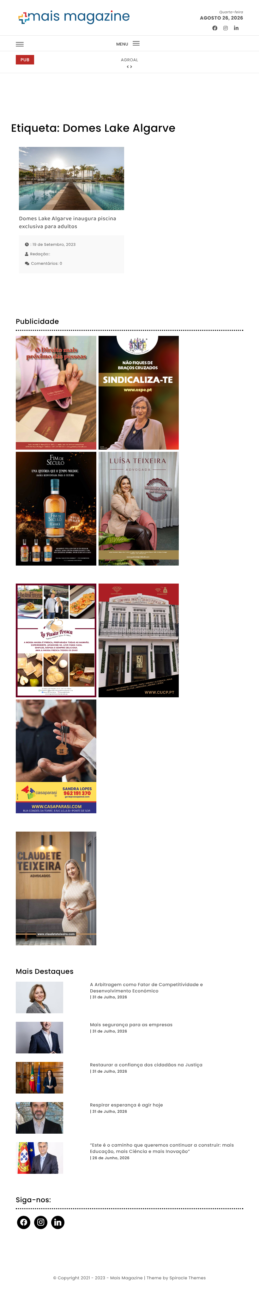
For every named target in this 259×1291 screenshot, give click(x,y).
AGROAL (129, 60)
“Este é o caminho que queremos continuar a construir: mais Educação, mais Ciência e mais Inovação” (162, 1148)
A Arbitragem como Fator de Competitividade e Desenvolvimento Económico (146, 988)
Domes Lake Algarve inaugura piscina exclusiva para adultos (67, 223)
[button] (128, 67)
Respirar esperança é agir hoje (126, 1105)
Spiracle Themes (188, 1278)
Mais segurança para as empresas (131, 1025)
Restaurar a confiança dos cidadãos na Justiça (146, 1065)
